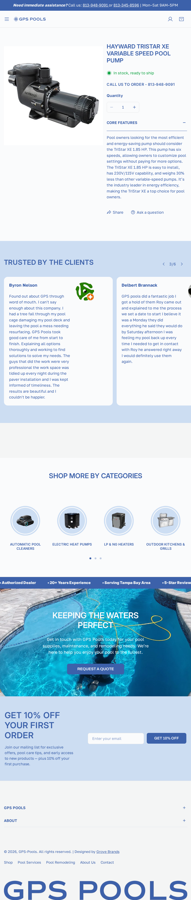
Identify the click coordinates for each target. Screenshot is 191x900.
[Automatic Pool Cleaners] (25, 521)
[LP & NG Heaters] (119, 521)
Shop (8, 862)
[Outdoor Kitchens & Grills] (165, 521)
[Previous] (163, 264)
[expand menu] (7, 19)
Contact (107, 862)
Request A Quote (95, 669)
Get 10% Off (166, 738)
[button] (181, 19)
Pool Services (29, 862)
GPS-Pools (28, 851)
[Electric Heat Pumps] (72, 521)
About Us (88, 862)
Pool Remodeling (60, 862)
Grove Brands (107, 851)
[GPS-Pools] (30, 19)
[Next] (181, 264)
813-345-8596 (126, 5)
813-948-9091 (96, 5)
